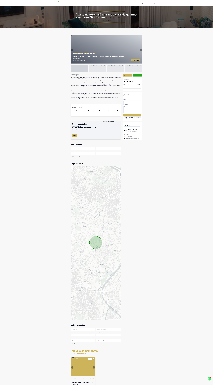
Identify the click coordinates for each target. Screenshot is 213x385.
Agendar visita (128, 75)
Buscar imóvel (104, 3)
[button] (72, 50)
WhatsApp (138, 75)
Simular (74, 135)
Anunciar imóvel (113, 3)
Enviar (132, 115)
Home (89, 3)
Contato (121, 3)
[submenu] (154, 3)
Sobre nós (95, 3)
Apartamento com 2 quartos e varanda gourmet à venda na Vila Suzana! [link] (110, 20)
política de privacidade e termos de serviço (132, 119)
